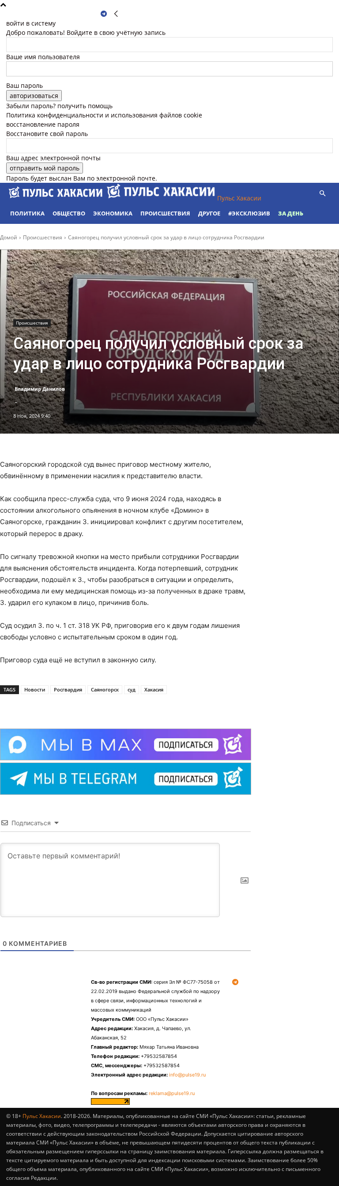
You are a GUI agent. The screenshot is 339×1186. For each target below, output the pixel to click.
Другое (209, 213)
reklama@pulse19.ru (172, 1093)
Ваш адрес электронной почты (53, 158)
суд (132, 689)
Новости (34, 689)
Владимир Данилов (40, 388)
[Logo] (56, 198)
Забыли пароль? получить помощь (59, 106)
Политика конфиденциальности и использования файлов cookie (104, 115)
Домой (8, 237)
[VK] (99, 706)
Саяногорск (105, 689)
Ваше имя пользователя (43, 57)
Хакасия (153, 689)
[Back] (116, 14)
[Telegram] (104, 14)
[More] (119, 706)
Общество (69, 213)
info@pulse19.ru (187, 1075)
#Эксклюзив (249, 213)
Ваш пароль (24, 85)
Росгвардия (68, 689)
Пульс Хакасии (42, 1116)
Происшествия (165, 213)
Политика (27, 213)
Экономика (112, 213)
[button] (322, 193)
